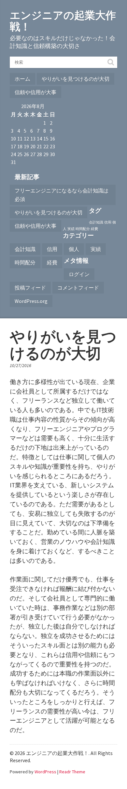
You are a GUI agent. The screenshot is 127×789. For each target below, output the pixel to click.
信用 (107, 222)
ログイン (79, 274)
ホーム (22, 79)
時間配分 (83, 229)
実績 (71, 229)
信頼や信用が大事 (35, 92)
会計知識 (96, 222)
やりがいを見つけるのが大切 (75, 79)
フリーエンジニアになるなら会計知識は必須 (61, 194)
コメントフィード (78, 287)
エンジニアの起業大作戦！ (63, 21)
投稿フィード (30, 287)
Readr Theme (72, 772)
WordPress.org (31, 301)
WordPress (45, 772)
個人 (74, 249)
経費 (94, 229)
